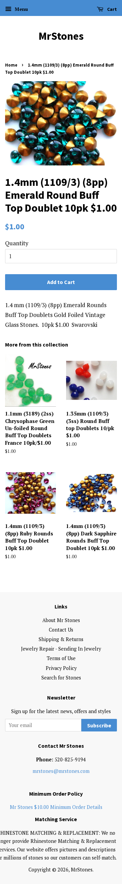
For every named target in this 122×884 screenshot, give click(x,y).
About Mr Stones (61, 620)
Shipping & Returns (61, 639)
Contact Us (61, 629)
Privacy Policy (61, 668)
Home (11, 65)
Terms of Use (61, 658)
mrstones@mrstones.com (61, 771)
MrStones (61, 36)
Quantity (16, 243)
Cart (111, 9)
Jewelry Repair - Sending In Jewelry (61, 649)
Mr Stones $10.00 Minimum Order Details (56, 807)
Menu (20, 9)
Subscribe (99, 725)
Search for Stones (61, 677)
